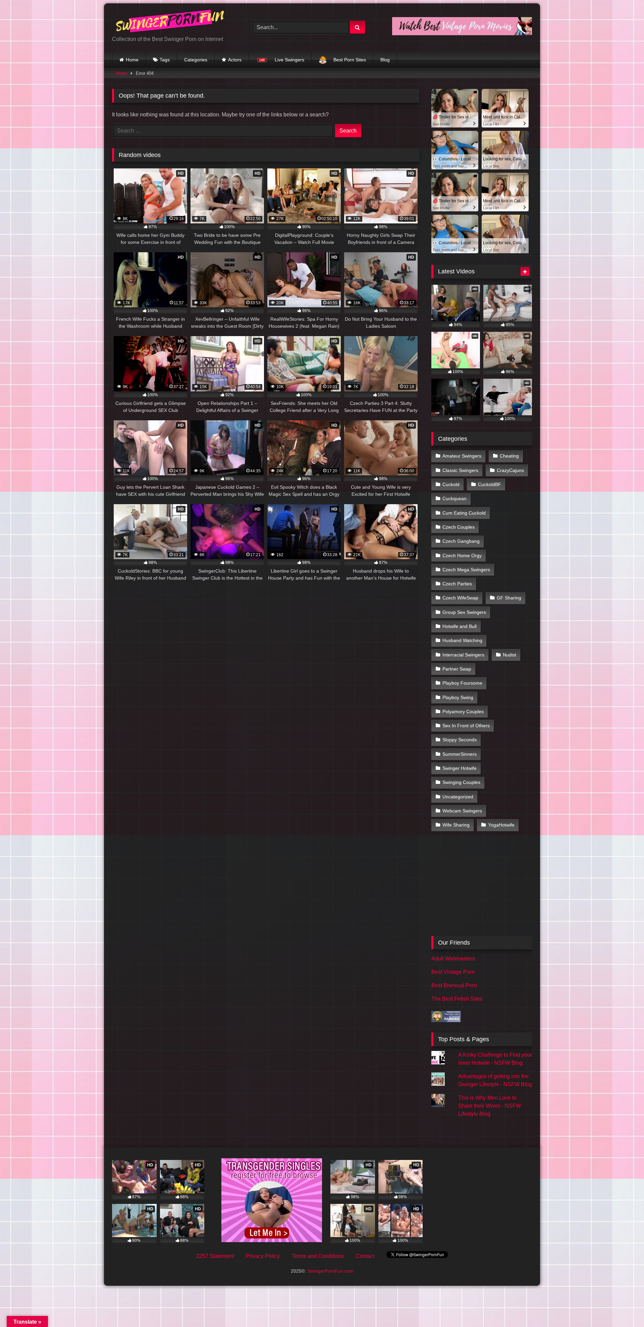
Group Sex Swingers (464, 612)
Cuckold (451, 484)
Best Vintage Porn (453, 972)
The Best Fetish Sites (456, 999)
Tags (165, 59)
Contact (365, 1256)
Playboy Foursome (462, 683)
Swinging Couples (461, 782)
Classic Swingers (460, 470)
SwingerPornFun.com (331, 1271)
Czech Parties (457, 583)
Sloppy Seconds (459, 739)
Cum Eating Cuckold (464, 513)
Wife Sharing (456, 825)
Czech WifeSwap (460, 597)
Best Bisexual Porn (454, 985)
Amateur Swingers (461, 456)
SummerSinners (459, 754)
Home (132, 59)
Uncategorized (457, 796)
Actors (234, 59)
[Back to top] (623, 1307)
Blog (385, 59)
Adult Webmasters (453, 958)
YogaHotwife (501, 825)
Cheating (509, 456)
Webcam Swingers (462, 810)
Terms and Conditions (318, 1256)
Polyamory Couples (463, 711)
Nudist (509, 654)
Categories (195, 59)
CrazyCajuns (510, 470)
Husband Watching (462, 640)
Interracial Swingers (463, 654)
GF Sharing (509, 597)
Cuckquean (454, 498)
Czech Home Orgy (462, 555)
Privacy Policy (263, 1256)
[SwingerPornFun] (170, 22)
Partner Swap (456, 669)
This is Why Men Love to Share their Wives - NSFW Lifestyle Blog (489, 1106)
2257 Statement (215, 1256)
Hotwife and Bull (459, 626)
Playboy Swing (457, 697)
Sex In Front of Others (466, 725)
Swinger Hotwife (459, 768)
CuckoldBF (489, 484)
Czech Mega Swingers (466, 569)
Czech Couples (458, 527)
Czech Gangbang (461, 541)
